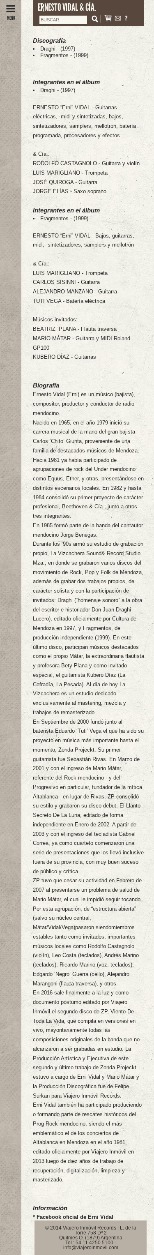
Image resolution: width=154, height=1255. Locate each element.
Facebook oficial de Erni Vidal (75, 1217)
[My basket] (108, 19)
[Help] (126, 19)
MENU (11, 18)
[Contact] (118, 19)
